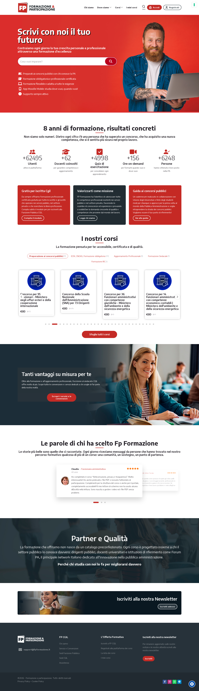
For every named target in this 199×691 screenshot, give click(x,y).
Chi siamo (63, 643)
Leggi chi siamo (87, 218)
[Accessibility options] (192, 684)
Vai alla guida (141, 218)
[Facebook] (165, 682)
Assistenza (64, 663)
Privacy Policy (24, 681)
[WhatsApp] (174, 682)
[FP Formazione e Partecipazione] (37, 7)
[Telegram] (179, 682)
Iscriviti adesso (167, 606)
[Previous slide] (32, 397)
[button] (45, 324)
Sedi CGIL (63, 658)
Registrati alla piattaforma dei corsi (116, 648)
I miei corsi (105, 658)
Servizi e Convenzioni (68, 648)
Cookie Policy (38, 681)
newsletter (154, 650)
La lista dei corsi (108, 653)
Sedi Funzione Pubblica (69, 653)
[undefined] (21, 296)
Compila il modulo (33, 218)
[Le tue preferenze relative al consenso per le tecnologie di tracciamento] (194, 4)
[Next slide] (91, 397)
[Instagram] (170, 682)
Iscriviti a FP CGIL (108, 643)
